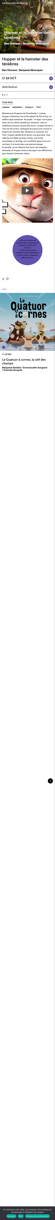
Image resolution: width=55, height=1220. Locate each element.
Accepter (11, 1216)
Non (21, 1216)
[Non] (52, 1213)
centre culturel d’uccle (15, 3)
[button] (43, 3)
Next (50, 780)
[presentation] (3, 27)
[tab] (27, 78)
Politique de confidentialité (37, 1216)
